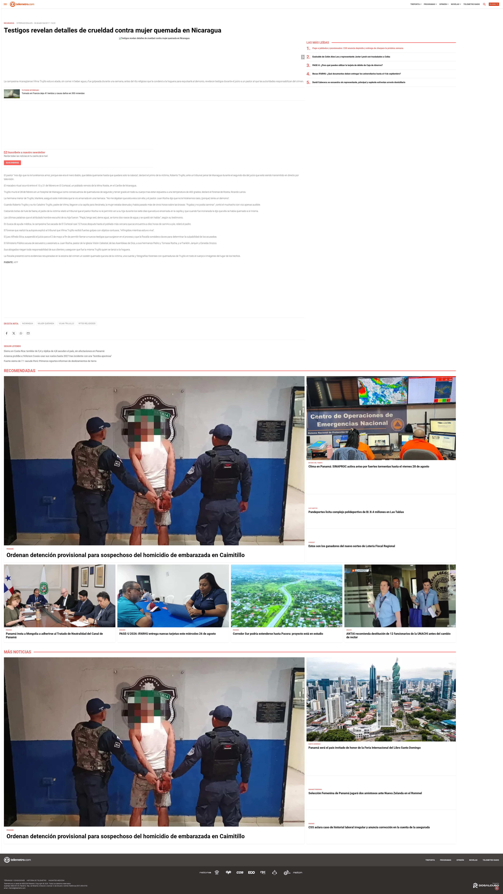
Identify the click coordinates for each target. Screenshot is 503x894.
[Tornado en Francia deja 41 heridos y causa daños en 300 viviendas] (12, 97)
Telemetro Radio (471, 4)
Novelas (455, 4)
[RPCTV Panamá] (217, 874)
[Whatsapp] (21, 333)
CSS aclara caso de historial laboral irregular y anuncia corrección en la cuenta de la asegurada (369, 827)
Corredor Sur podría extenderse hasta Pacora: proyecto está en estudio (278, 633)
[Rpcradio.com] (263, 874)
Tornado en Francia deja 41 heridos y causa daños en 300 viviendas (53, 93)
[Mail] (28, 333)
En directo (494, 4)
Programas (429, 4)
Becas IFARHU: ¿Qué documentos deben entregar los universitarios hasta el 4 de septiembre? (356, 74)
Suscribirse (12, 162)
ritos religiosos (87, 323)
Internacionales (24, 23)
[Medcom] (297, 874)
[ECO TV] (251, 874)
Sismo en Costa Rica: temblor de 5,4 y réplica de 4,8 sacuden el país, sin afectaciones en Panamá (54, 351)
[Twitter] (13, 333)
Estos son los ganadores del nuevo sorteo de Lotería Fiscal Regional (351, 546)
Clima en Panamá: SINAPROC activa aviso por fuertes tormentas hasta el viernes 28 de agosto (368, 466)
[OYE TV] (228, 874)
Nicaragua (27, 323)
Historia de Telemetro (36, 880)
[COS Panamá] (240, 874)
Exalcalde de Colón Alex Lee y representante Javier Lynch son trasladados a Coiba (351, 56)
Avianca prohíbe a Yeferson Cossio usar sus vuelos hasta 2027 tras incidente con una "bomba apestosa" (58, 356)
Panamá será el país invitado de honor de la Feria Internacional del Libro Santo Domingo (364, 747)
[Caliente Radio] (274, 874)
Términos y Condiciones (14, 880)
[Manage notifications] (497, 888)
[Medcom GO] (205, 874)
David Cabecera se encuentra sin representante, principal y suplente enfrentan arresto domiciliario (358, 82)
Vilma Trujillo (66, 323)
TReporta (415, 4)
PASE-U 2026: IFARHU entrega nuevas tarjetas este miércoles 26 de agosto (167, 633)
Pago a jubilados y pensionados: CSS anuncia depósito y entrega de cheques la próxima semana (357, 48)
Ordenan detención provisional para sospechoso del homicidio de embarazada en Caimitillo (126, 555)
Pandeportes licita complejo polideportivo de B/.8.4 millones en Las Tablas (356, 512)
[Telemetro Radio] (286, 874)
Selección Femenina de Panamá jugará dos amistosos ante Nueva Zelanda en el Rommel (365, 793)
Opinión (443, 4)
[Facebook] (6, 333)
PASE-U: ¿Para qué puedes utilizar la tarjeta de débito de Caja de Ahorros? (347, 65)
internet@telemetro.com (17, 888)
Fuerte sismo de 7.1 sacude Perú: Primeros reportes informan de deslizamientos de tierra (50, 361)
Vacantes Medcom (56, 880)
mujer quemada (46, 323)
